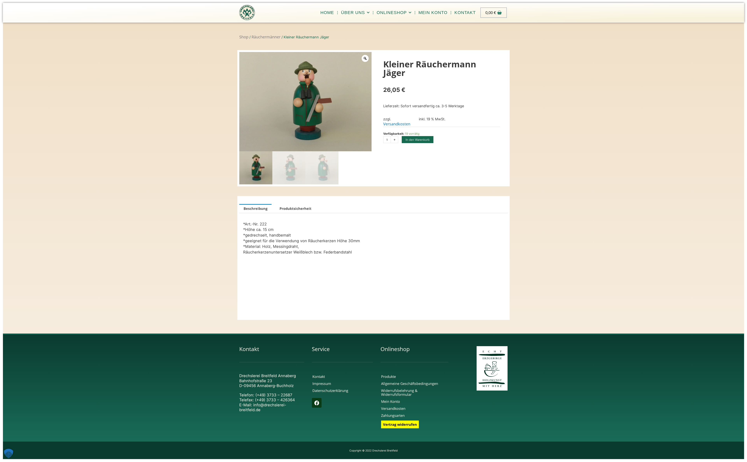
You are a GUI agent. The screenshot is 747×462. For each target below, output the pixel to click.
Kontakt (465, 12)
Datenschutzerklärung (330, 390)
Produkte (388, 376)
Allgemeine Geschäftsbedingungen (409, 383)
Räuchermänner (266, 37)
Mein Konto (432, 12)
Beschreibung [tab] (255, 208)
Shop (243, 37)
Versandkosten (396, 124)
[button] (8, 453)
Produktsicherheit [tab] (295, 208)
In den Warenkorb (418, 140)
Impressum (321, 383)
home (327, 12)
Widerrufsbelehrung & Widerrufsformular (399, 392)
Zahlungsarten (393, 415)
